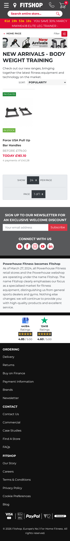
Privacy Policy (12, 488)
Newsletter (11, 398)
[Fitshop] (31, 5)
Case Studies (12, 430)
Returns (8, 365)
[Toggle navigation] (6, 5)
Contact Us (11, 414)
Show (21, 180)
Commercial (11, 422)
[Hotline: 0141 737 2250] (51, 5)
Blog (6, 504)
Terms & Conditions (17, 479)
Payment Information (18, 381)
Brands (8, 389)
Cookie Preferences (17, 496)
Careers (8, 471)
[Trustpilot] (44, 320)
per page (46, 180)
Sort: (22, 82)
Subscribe (58, 227)
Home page (13, 33)
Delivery (8, 357)
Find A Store (11, 439)
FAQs (6, 447)
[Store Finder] (15, 5)
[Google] (25, 320)
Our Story (9, 463)
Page (27, 194)
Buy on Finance (14, 373)
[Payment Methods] (35, 516)
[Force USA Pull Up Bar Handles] (18, 112)
